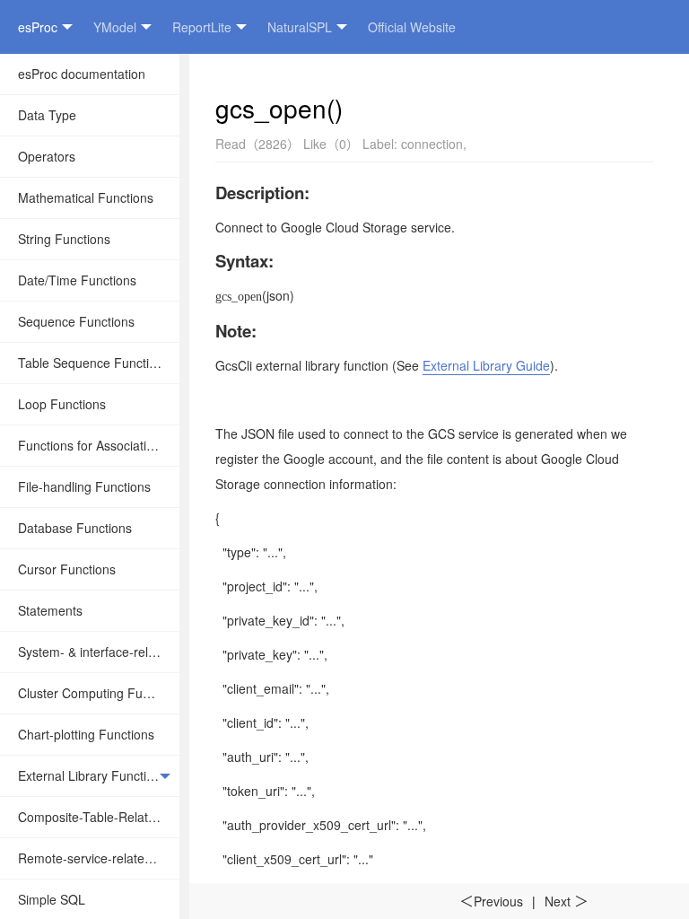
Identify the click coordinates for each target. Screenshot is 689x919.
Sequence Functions (76, 321)
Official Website (412, 27)
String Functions (64, 239)
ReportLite (201, 27)
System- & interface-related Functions (98, 652)
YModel (114, 27)
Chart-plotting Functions (86, 734)
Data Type (47, 115)
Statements (50, 610)
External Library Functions (92, 775)
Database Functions (75, 528)
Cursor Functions (67, 569)
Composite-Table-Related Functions (98, 817)
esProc (37, 27)
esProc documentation (81, 74)
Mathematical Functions (85, 197)
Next (567, 901)
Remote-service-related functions (98, 858)
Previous (491, 901)
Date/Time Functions (77, 280)
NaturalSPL (299, 27)
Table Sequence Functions (94, 363)
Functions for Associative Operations (98, 445)
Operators (46, 156)
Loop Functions (62, 404)
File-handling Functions (84, 486)
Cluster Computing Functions (98, 693)
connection (432, 144)
